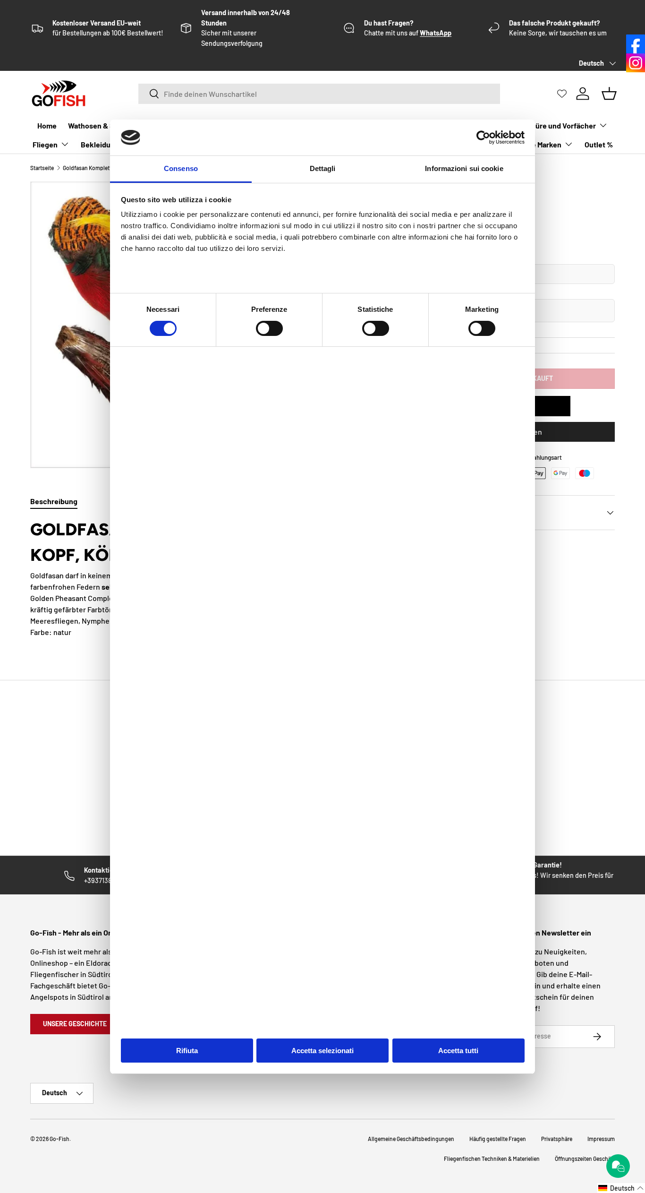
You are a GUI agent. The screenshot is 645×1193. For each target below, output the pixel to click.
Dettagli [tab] (323, 168)
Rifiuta (187, 1051)
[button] (621, 1188)
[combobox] (319, 94)
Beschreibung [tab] (53, 501)
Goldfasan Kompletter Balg (95, 168)
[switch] (269, 328)
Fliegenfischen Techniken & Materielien (492, 1158)
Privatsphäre (556, 1138)
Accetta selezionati (322, 1051)
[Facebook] (635, 43)
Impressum (601, 1138)
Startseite (42, 168)
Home (47, 125)
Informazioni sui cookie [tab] (464, 168)
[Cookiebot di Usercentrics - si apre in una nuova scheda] (483, 137)
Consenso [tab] (181, 168)
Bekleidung (100, 144)
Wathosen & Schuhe (102, 125)
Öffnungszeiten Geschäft (585, 1158)
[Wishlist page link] (562, 93)
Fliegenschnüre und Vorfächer (545, 125)
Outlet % (599, 144)
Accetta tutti (458, 1051)
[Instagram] (635, 62)
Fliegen (45, 144)
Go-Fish (59, 1138)
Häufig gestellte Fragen (497, 1138)
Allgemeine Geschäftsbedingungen (411, 1138)
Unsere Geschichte (75, 1024)
